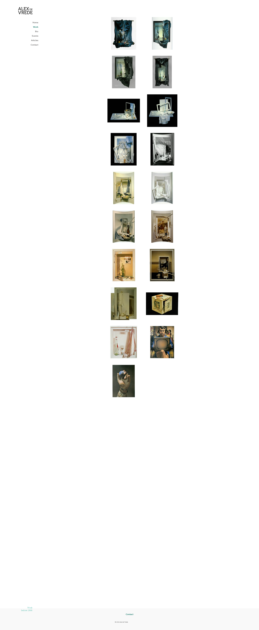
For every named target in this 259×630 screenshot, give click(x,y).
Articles (34, 40)
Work (35, 27)
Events (35, 36)
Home (35, 22)
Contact (34, 45)
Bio (36, 31)
